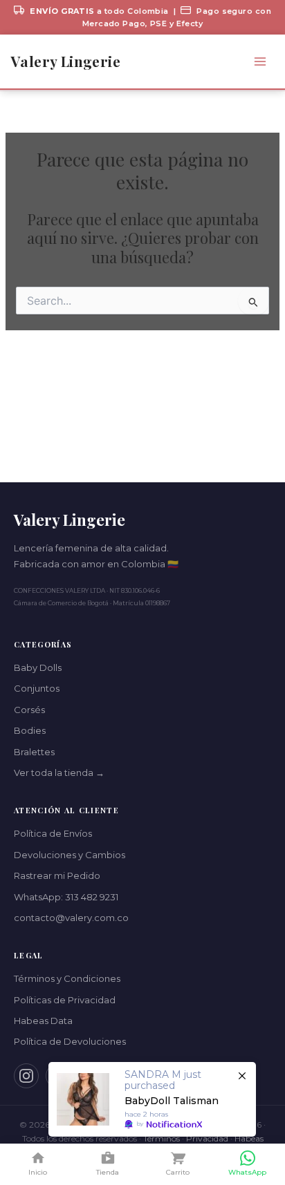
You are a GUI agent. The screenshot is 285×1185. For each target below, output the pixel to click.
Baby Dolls (38, 667)
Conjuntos (36, 688)
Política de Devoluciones (70, 1041)
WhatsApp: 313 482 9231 (66, 896)
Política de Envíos (53, 833)
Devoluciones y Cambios (69, 854)
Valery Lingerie (65, 61)
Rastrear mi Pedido (57, 875)
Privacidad (207, 1138)
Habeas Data (43, 1020)
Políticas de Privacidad (65, 999)
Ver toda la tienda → (59, 772)
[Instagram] (26, 1075)
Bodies (30, 730)
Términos (161, 1138)
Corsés (29, 709)
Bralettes (34, 751)
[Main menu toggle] (260, 62)
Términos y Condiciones (67, 978)
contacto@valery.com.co (71, 917)
